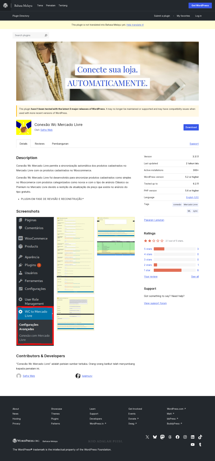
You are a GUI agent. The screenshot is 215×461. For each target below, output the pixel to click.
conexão (177, 204)
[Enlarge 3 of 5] (90, 301)
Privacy (16, 423)
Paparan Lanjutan (154, 220)
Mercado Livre (191, 204)
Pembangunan (60, 143)
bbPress (172, 418)
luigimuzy (87, 375)
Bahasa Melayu (50, 441)
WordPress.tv (98, 423)
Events (132, 413)
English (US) (192, 197)
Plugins (55, 418)
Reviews (40, 143)
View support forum (155, 303)
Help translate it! (135, 24)
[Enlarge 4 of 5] (130, 221)
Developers (96, 418)
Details (23, 143)
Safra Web (46, 129)
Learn (93, 408)
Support (194, 143)
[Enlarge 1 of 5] (49, 221)
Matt (170, 413)
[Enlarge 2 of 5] (90, 221)
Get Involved (135, 408)
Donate (133, 418)
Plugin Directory (21, 15)
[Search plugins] (46, 35)
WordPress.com (176, 408)
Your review (151, 276)
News (15, 413)
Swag (132, 423)
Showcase (56, 408)
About (16, 408)
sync (195, 211)
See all (195, 276)
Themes (55, 413)
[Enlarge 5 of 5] (130, 244)
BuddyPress (174, 423)
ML (189, 211)
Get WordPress (200, 5)
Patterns (55, 423)
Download (191, 127)
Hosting (17, 418)
